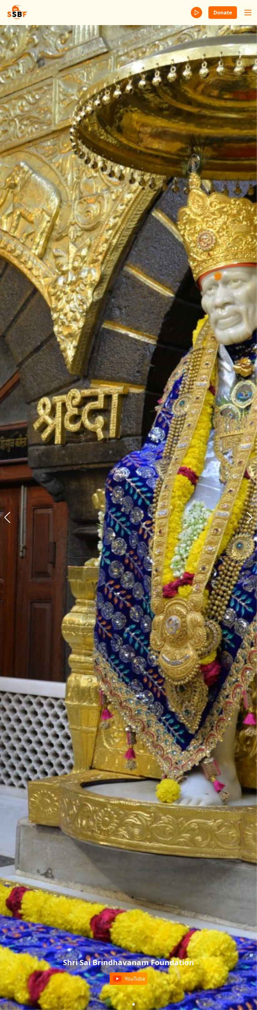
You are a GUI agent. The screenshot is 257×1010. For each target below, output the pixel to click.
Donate (222, 12)
